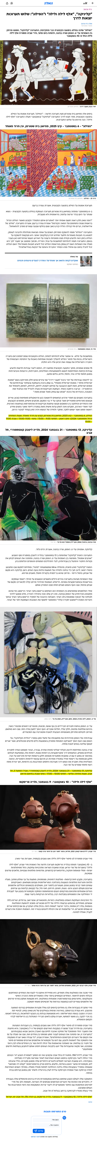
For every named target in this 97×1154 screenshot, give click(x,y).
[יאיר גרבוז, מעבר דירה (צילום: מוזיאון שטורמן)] (48, 74)
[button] (85, 3)
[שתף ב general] (7, 3)
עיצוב (90, 1102)
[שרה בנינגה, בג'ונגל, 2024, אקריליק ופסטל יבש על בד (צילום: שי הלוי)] (48, 490)
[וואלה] (48, 3)
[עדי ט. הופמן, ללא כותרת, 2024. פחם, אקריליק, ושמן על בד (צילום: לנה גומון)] (48, 664)
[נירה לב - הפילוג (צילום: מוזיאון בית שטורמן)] (48, 165)
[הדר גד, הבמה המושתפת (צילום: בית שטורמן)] (48, 312)
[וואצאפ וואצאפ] (12, 3)
